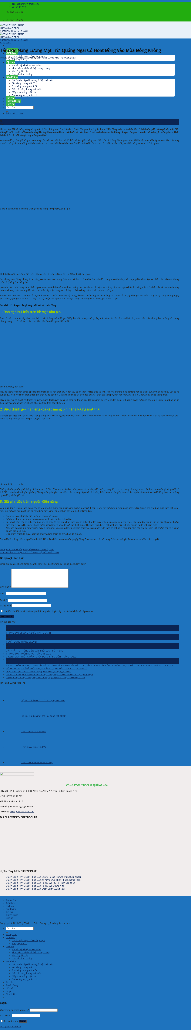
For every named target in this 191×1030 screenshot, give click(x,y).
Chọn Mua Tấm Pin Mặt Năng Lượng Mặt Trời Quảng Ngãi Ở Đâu (38, 671)
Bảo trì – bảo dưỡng (22, 958)
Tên (3, 593)
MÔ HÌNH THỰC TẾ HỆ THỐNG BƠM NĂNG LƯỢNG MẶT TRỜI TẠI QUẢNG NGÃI (46, 668)
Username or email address (14, 1009)
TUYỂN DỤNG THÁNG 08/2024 (21, 641)
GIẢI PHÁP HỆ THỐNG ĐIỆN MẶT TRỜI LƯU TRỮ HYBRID (35, 650)
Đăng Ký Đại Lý (19, 943)
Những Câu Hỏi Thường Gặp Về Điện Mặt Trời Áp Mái (27, 549)
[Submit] (7, 932)
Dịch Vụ (10, 905)
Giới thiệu (11, 53)
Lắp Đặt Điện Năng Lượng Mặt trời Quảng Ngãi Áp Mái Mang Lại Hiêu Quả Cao (45, 677)
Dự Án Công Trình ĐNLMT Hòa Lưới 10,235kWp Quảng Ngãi (35, 885)
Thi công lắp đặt (20, 955)
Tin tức (9, 911)
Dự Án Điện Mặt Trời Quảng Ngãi (28, 940)
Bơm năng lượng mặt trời (24, 979)
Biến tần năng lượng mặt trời (26, 973)
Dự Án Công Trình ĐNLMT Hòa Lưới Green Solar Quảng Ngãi (35, 888)
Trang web (5, 605)
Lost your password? (10, 1026)
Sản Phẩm (11, 908)
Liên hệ (9, 917)
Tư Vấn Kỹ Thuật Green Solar (26, 949)
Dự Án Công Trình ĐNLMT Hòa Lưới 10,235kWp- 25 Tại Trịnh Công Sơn (40, 882)
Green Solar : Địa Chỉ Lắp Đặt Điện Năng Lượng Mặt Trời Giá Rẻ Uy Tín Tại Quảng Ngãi (49, 674)
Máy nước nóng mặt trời (24, 976)
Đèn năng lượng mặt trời (24, 970)
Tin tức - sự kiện (5, 43)
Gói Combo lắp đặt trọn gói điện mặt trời (32, 964)
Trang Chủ (11, 899)
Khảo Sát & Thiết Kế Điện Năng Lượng (31, 952)
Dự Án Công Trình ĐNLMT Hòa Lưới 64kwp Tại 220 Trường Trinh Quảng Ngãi (43, 876)
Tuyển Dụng (12, 914)
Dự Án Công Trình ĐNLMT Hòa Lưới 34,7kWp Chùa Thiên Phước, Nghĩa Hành (43, 879)
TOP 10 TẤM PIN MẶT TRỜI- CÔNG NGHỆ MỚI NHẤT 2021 (29, 552)
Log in (22, 1021)
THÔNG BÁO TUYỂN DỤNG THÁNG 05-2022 (28, 653)
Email (3, 600)
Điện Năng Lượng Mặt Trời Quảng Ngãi (56, 57)
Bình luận (5, 586)
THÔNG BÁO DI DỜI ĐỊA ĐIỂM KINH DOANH (28, 632)
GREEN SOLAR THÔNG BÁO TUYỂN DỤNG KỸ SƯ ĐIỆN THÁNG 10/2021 (41, 656)
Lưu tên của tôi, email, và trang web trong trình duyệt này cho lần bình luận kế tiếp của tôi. (49, 611)
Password (6, 1015)
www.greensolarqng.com (22, 811)
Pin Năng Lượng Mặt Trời (24, 967)
